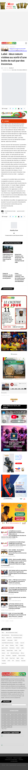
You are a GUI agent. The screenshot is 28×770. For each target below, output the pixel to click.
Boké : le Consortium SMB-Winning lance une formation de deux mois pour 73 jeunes (17, 615)
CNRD (15, 640)
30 (6, 726)
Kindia (16, 650)
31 (10, 726)
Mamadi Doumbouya (15, 653)
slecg (22, 658)
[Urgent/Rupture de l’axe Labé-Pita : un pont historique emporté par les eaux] (8, 249)
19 (17, 721)
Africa (3, 632)
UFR (13, 660)
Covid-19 (22, 642)
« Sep (2, 728)
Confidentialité (14, 761)
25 (14, 724)
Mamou (22, 653)
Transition (4, 660)
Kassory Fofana (10, 650)
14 (25, 719)
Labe (20, 650)
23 (6, 724)
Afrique (3, 637)
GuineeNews (3, 395)
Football (21, 645)
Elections (12, 645)
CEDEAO (4, 640)
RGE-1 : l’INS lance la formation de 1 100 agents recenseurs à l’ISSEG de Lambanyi (17, 581)
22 (3, 724)
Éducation (23, 660)
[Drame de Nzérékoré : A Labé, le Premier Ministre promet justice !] (8, 268)
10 (10, 719)
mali (8, 653)
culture (6, 645)
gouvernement (5, 647)
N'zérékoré (8, 655)
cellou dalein (9, 640)
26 (17, 724)
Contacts (21, 759)
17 (10, 721)
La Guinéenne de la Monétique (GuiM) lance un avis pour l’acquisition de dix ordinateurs (17, 543)
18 (14, 721)
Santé (6, 658)
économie (4, 663)
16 (6, 721)
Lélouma (3, 653)
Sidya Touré (12, 658)
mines (3, 655)
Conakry (16, 642)
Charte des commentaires (11, 759)
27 (21, 724)
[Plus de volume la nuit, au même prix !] (4, 599)
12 (17, 719)
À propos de (9, 758)
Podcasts (7, 395)
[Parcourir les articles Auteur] (14, 225)
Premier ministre (21, 655)
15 (3, 721)
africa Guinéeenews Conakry (10, 211)
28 (25, 724)
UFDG (9, 660)
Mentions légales (17, 758)
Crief (3, 645)
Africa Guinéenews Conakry (16, 635)
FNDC (17, 645)
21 (25, 721)
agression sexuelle (20, 211)
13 (21, 719)
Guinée (17, 647)
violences (17, 660)
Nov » (5, 728)
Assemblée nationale (17, 637)
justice (22, 647)
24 (10, 724)
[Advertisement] (14, 26)
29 (3, 726)
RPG (3, 658)
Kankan (3, 650)
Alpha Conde (9, 637)
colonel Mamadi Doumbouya (7, 642)
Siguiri (18, 658)
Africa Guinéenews (5, 635)
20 (21, 721)
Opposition (14, 655)
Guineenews (11, 647)
